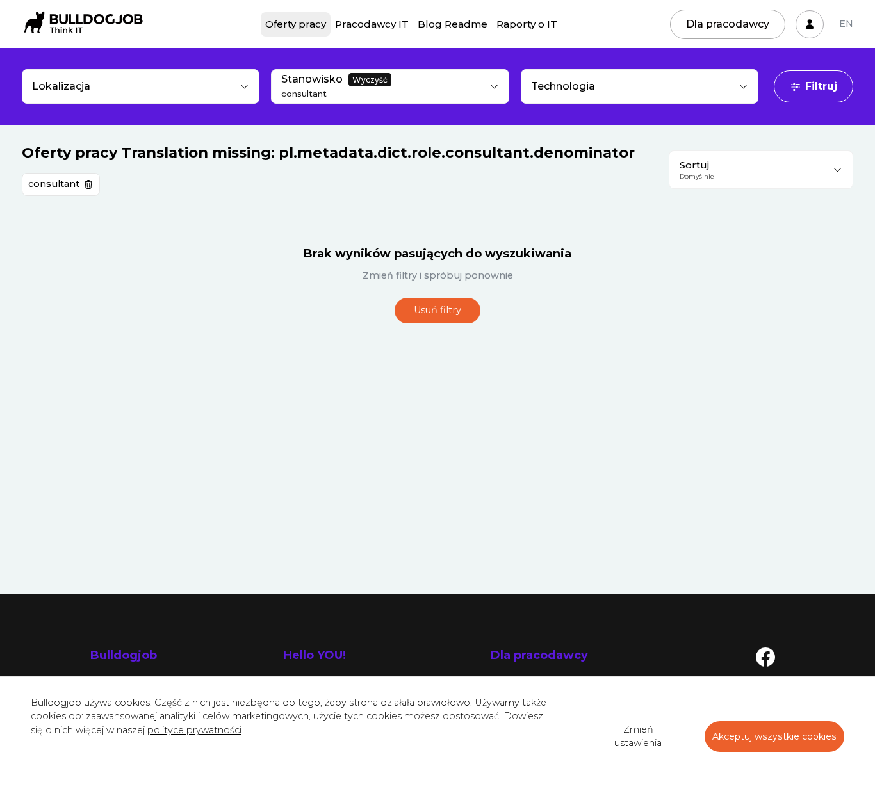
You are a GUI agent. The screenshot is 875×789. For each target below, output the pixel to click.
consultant (53, 184)
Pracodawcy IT (372, 24)
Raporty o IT (526, 24)
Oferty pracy (295, 24)
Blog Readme (452, 24)
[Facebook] (765, 656)
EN (846, 23)
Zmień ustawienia (638, 736)
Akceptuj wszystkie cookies (774, 736)
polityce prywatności (194, 730)
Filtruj (821, 86)
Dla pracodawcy (727, 24)
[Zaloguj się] (810, 24)
